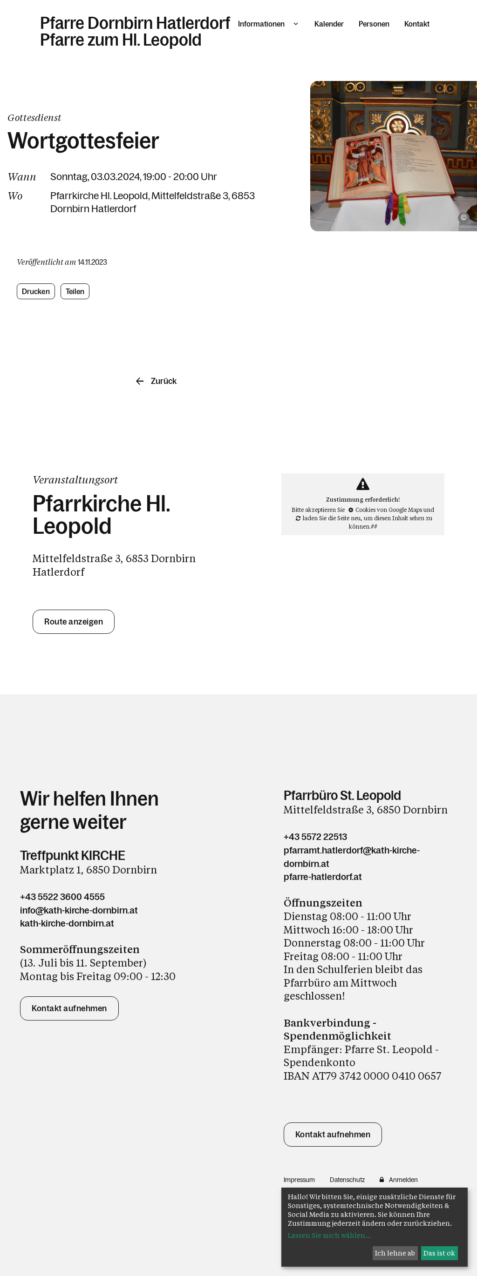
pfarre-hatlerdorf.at (323, 877)
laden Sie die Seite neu (332, 518)
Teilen (75, 291)
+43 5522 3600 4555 (62, 897)
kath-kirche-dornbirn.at (67, 923)
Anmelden (403, 1179)
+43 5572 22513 (315, 837)
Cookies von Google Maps (388, 509)
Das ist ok (439, 1253)
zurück (164, 381)
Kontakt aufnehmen (69, 1008)
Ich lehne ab (395, 1253)
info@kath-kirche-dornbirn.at (79, 910)
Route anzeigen (73, 621)
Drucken (36, 291)
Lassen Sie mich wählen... (329, 1235)
